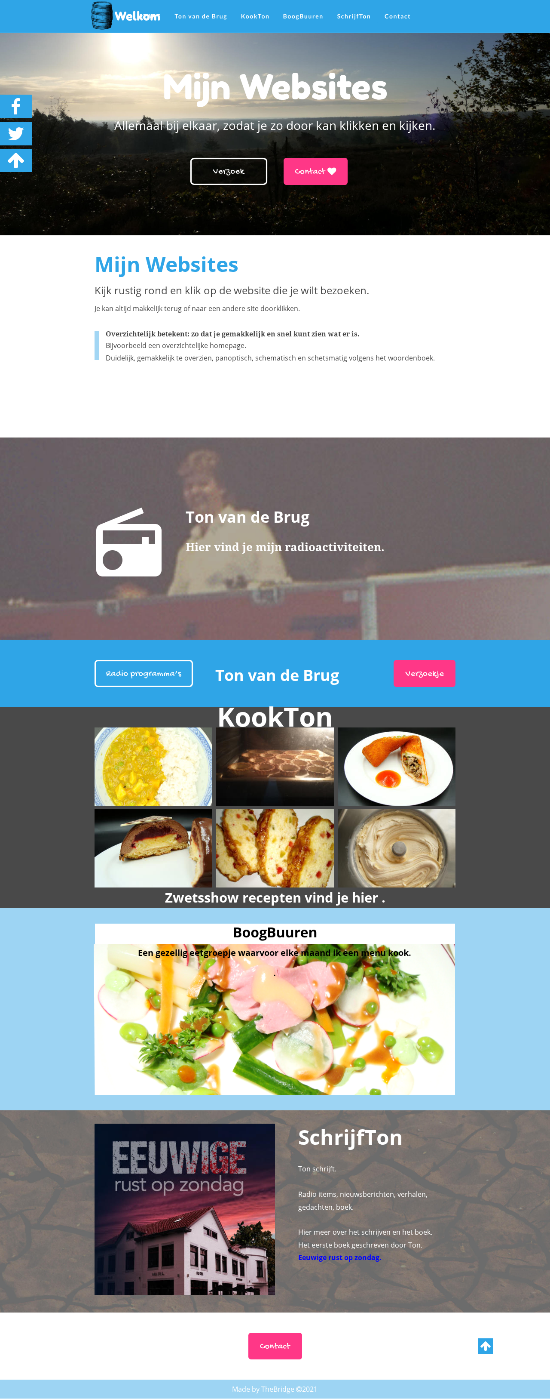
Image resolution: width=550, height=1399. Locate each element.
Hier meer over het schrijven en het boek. (365, 1232)
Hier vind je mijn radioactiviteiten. (285, 547)
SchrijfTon (350, 1137)
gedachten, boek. (326, 1207)
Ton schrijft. (317, 1169)
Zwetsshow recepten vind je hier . (275, 897)
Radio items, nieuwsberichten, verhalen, (363, 1194)
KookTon (275, 716)
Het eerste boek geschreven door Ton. (360, 1245)
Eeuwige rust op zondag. (340, 1257)
